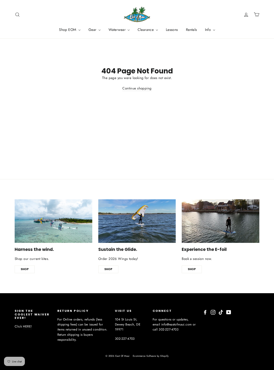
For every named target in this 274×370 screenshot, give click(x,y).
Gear (92, 29)
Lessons (172, 29)
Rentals (191, 29)
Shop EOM (68, 29)
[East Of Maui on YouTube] (228, 312)
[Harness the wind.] (53, 221)
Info (208, 29)
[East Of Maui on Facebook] (205, 312)
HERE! (27, 326)
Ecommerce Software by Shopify (150, 356)
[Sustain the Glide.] (137, 221)
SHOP (25, 269)
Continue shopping (136, 88)
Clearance (146, 29)
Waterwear (118, 29)
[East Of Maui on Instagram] (213, 312)
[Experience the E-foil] (220, 221)
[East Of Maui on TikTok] (220, 312)
